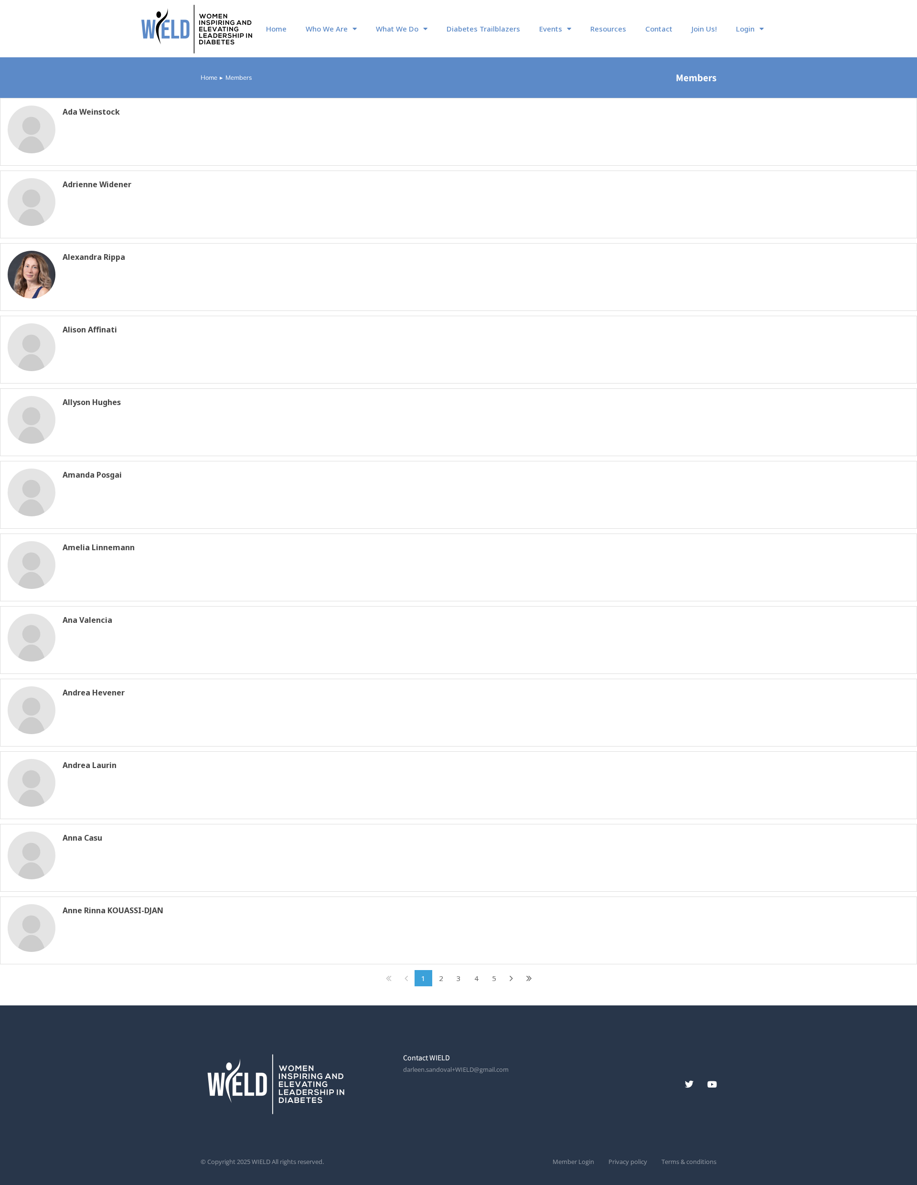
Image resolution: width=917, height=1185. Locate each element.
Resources (608, 28)
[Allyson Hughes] (31, 420)
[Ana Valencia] (31, 638)
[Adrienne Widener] (31, 202)
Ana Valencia (87, 620)
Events (550, 28)
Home (276, 28)
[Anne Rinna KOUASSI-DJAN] (31, 928)
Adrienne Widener (97, 184)
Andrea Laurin (90, 765)
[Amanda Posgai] (31, 492)
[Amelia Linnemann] (31, 565)
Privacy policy (627, 1162)
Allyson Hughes (92, 402)
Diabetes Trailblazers (483, 28)
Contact (658, 28)
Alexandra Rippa (94, 257)
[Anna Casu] (31, 855)
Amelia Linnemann (99, 547)
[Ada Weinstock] (31, 129)
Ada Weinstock (91, 112)
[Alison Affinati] (31, 347)
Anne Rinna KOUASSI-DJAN (113, 910)
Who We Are (327, 28)
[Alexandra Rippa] (31, 275)
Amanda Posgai (92, 475)
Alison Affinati (90, 329)
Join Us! (704, 28)
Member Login (573, 1162)
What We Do (397, 28)
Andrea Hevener (94, 692)
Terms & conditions (688, 1162)
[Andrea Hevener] (31, 710)
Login (745, 28)
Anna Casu (82, 838)
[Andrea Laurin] (31, 783)
